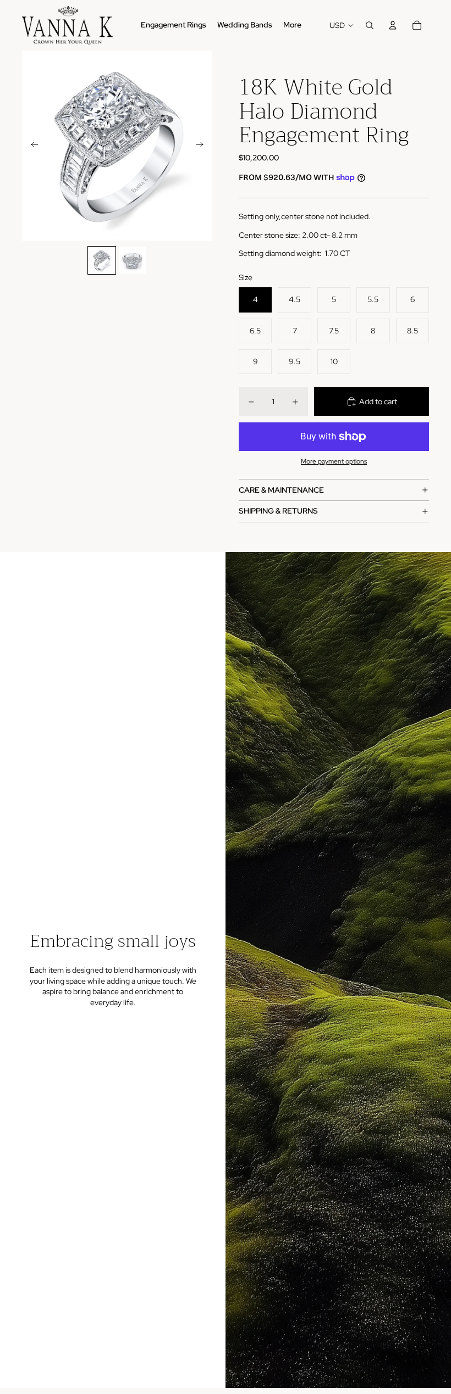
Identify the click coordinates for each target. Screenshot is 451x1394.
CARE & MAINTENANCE (281, 490)
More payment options (334, 461)
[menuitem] (292, 25)
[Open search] (370, 25)
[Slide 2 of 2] (132, 260)
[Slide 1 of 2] (102, 260)
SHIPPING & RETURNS (278, 511)
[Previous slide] (31, 145)
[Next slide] (203, 145)
